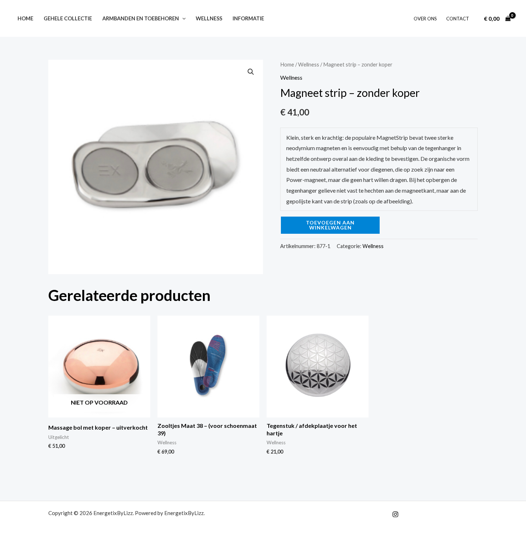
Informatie (248, 18)
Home (25, 18)
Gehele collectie (68, 18)
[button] (182, 18)
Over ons (425, 18)
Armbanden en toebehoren (140, 18)
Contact (457, 18)
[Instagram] (395, 514)
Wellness (209, 18)
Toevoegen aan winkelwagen (330, 225)
